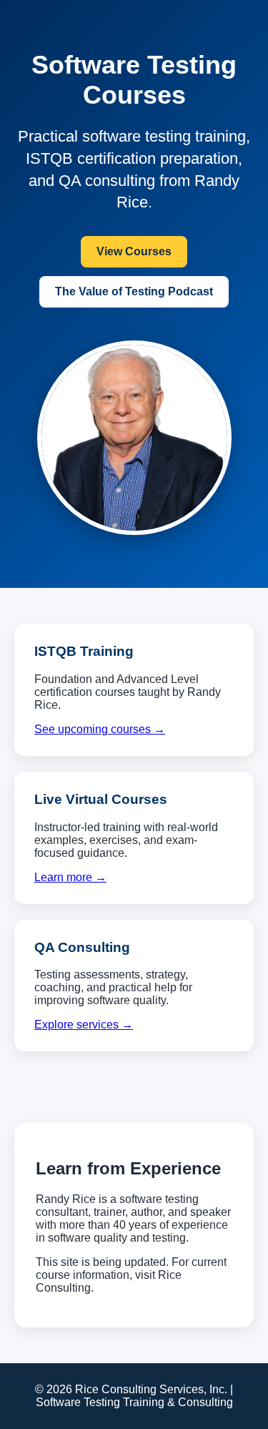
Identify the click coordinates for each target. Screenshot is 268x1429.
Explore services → (83, 1024)
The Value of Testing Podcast (134, 291)
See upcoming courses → (99, 729)
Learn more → (70, 877)
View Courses (134, 251)
